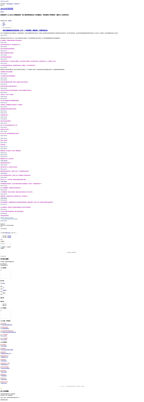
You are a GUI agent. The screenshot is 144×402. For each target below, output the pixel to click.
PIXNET (63, 386)
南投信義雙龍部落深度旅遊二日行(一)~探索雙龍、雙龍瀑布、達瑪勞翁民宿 (25, 30)
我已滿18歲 (3, 399)
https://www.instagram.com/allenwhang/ (9, 218)
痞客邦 (6, 232)
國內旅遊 (9, 235)
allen (1, 226)
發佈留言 (2, 248)
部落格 (4, 24)
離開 (6, 399)
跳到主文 (2, 11)
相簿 (3, 22)
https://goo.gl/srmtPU (9, 217)
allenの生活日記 (6, 9)
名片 (3, 25)
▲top (1, 239)
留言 (9, 232)
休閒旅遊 (9, 20)
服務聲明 (82, 386)
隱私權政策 (78, 386)
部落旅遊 (9, 237)
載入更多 (2, 241)
